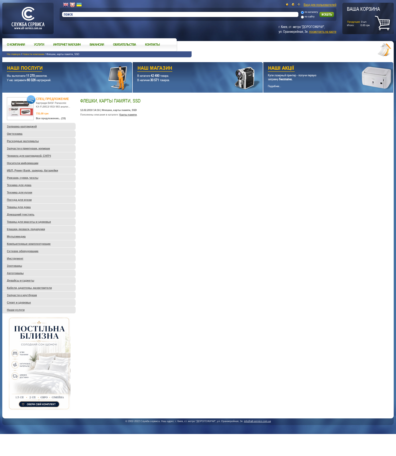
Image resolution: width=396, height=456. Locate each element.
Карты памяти (128, 114)
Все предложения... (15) (51, 118)
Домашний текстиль (20, 214)
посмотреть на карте (322, 31)
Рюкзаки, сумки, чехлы (22, 178)
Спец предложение (52, 99)
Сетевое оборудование (22, 251)
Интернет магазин (66, 44)
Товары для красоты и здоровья (29, 222)
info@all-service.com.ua (257, 421)
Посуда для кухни (19, 200)
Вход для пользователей (320, 4)
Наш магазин (189, 69)
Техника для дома (19, 185)
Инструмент (15, 258)
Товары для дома (19, 207)
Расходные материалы (23, 141)
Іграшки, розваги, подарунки (26, 229)
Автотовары (15, 273)
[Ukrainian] (79, 5)
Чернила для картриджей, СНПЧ (29, 156)
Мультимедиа (16, 236)
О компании (16, 44)
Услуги (39, 44)
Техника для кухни (19, 192)
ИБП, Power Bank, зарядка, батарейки (32, 170)
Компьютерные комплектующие (29, 244)
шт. (363, 16)
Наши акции (322, 69)
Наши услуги (61, 69)
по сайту (310, 16)
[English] (66, 5)
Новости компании (33, 54)
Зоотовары (14, 266)
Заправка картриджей (22, 126)
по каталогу (311, 12)
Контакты (152, 44)
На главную (13, 54)
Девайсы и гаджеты (20, 280)
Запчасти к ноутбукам (22, 295)
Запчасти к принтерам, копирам (28, 148)
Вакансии (97, 44)
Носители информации (22, 163)
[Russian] (72, 5)
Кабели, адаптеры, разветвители (29, 288)
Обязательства (124, 44)
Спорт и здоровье (19, 302)
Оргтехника (14, 133)
